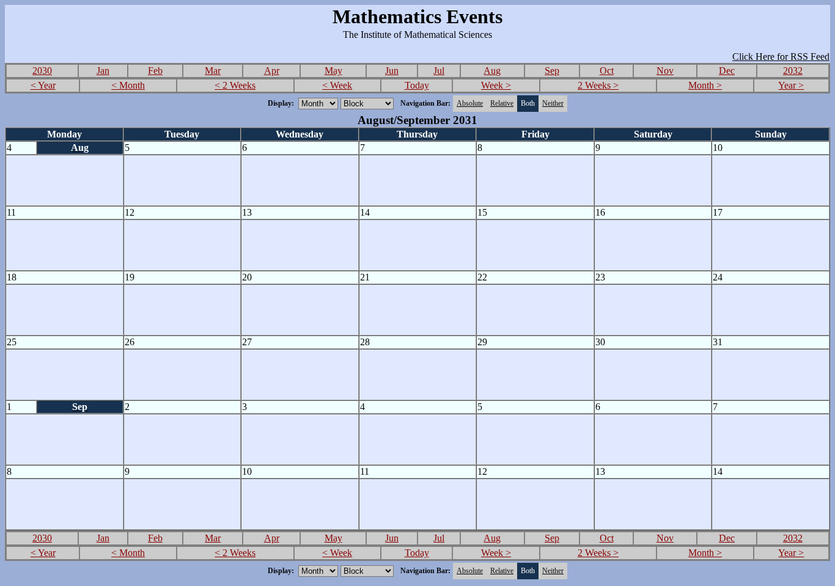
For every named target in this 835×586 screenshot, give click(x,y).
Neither (553, 103)
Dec (727, 70)
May (333, 70)
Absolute (470, 103)
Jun (392, 70)
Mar (213, 70)
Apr (271, 70)
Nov (665, 70)
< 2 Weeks (235, 85)
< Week (337, 85)
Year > (791, 85)
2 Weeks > (598, 85)
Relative (501, 103)
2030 (42, 70)
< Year (43, 85)
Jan (103, 70)
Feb (155, 70)
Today (417, 85)
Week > (496, 85)
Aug (492, 70)
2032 (793, 70)
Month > (705, 85)
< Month (128, 85)
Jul (438, 70)
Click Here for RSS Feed (780, 56)
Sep (552, 70)
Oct (607, 70)
